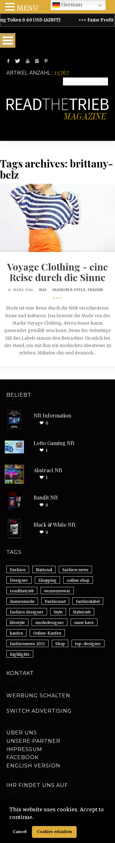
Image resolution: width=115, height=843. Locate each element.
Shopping (47, 580)
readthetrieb (22, 590)
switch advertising (39, 711)
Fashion (18, 569)
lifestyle (17, 622)
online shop (78, 580)
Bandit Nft (46, 497)
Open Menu (7, 40)
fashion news (75, 569)
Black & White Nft (54, 524)
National (44, 569)
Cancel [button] (20, 831)
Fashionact (55, 601)
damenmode (22, 601)
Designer (19, 580)
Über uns (21, 733)
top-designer (88, 643)
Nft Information (52, 415)
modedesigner (49, 622)
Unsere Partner (33, 741)
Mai (43, 290)
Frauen (95, 290)
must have (84, 622)
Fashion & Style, (70, 290)
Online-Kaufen (47, 633)
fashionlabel (88, 601)
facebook (22, 757)
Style (58, 612)
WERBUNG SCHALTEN (38, 696)
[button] (36, 818)
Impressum (24, 749)
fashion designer (26, 612)
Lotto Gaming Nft (54, 443)
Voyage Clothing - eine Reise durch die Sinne (57, 272)
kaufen (16, 633)
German (71, 4)
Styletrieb (82, 612)
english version (33, 766)
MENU (27, 8)
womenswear (57, 590)
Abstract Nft (48, 470)
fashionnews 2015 (27, 643)
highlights (20, 654)
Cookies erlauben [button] (54, 831)
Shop (60, 643)
